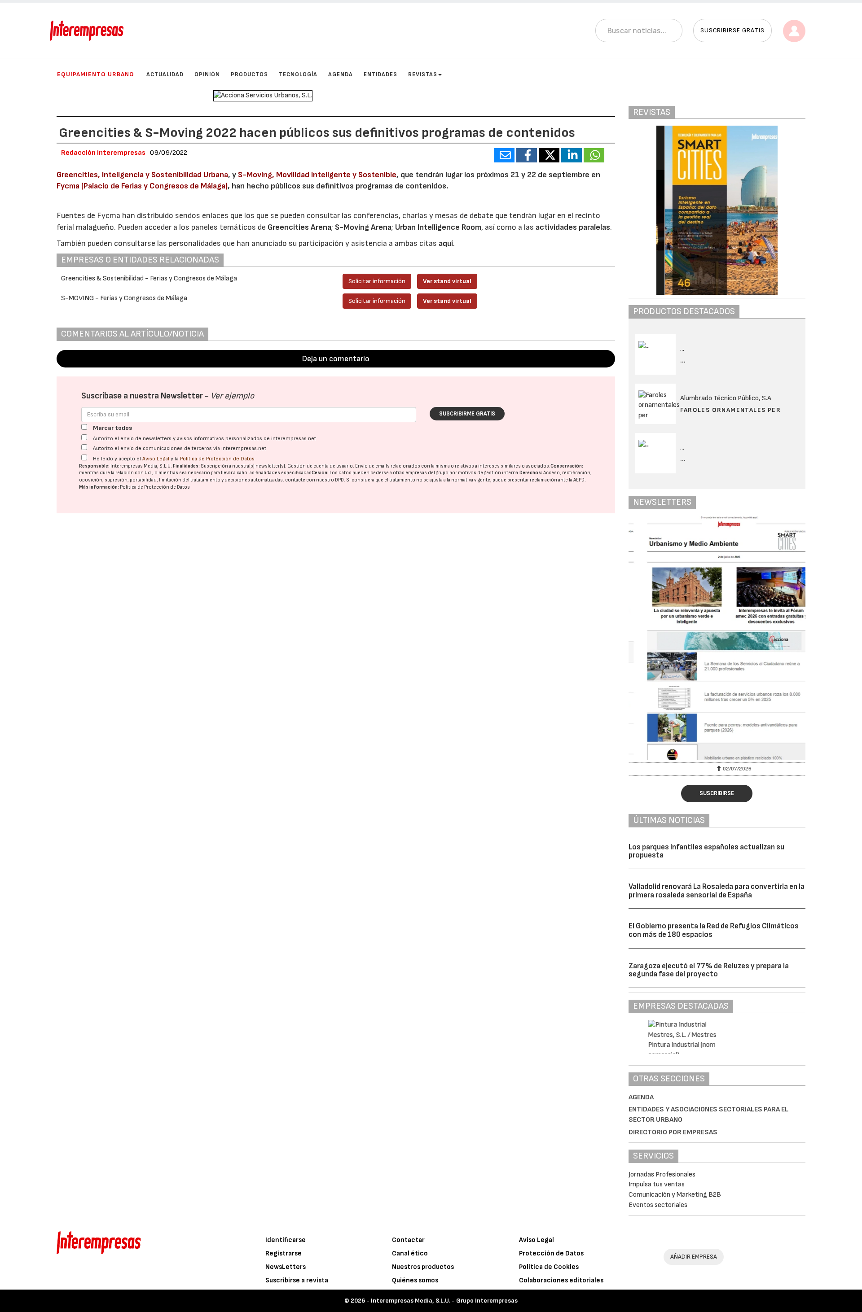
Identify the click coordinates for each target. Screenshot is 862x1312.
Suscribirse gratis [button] (732, 30)
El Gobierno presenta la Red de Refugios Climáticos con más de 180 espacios (714, 930)
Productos (249, 74)
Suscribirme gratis (467, 413)
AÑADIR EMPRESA (693, 1256)
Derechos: (530, 473)
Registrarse (283, 1253)
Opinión (207, 74)
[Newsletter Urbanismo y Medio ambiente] (717, 638)
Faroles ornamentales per (730, 410)
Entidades (380, 74)
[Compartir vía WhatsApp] (594, 155)
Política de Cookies (549, 1267)
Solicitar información (376, 281)
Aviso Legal (155, 458)
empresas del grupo (427, 473)
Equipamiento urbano (95, 74)
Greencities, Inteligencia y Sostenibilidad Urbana (142, 174)
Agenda (340, 74)
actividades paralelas (573, 227)
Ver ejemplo (232, 396)
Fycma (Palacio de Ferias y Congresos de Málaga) (142, 186)
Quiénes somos (415, 1280)
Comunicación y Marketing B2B (675, 1194)
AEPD (579, 480)
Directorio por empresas (673, 1132)
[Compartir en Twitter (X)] (549, 155)
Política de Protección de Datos (217, 458)
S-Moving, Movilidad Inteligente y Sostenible (317, 174)
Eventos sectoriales (658, 1205)
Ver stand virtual (447, 281)
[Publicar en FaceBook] (526, 155)
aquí (446, 243)
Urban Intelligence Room (438, 227)
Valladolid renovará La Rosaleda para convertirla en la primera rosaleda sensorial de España (717, 891)
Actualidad (165, 74)
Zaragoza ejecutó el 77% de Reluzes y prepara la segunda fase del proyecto (709, 970)
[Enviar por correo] (504, 155)
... (683, 360)
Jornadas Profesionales (662, 1174)
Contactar (408, 1240)
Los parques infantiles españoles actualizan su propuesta (706, 851)
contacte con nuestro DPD (314, 480)
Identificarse (285, 1240)
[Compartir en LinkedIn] (571, 155)
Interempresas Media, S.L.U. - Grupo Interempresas (444, 1300)
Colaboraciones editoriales (561, 1280)
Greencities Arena (299, 227)
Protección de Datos (551, 1253)
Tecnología (298, 74)
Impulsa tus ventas (657, 1184)
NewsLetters (285, 1267)
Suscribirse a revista (296, 1280)
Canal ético (410, 1253)
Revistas (422, 74)
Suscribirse (716, 793)
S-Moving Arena (363, 227)
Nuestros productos (423, 1267)
